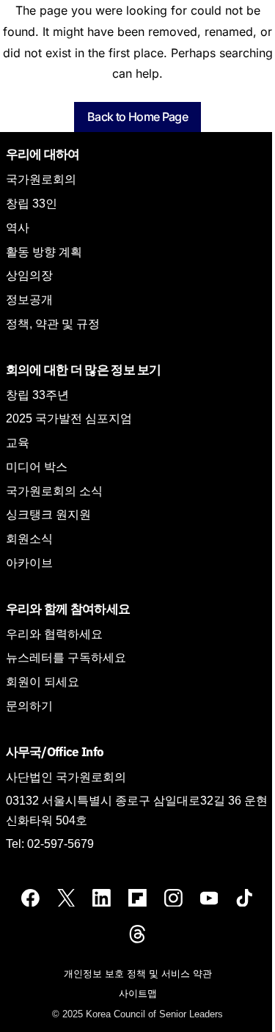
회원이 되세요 (42, 682)
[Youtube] (209, 897)
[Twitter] (66, 897)
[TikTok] (244, 897)
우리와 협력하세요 (54, 634)
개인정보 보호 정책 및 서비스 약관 (138, 973)
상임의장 (29, 275)
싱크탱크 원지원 (48, 514)
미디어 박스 (36, 467)
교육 (17, 442)
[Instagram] (173, 897)
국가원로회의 (41, 179)
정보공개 (29, 299)
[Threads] (137, 933)
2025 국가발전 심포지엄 (69, 418)
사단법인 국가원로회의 (66, 777)
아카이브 (29, 563)
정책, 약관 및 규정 (53, 324)
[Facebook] (30, 897)
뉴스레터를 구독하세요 (66, 657)
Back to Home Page (137, 116)
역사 (17, 228)
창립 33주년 (37, 395)
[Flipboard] (137, 897)
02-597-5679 (60, 844)
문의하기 (29, 706)
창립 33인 (31, 203)
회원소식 (29, 539)
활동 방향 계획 (44, 252)
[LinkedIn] (101, 897)
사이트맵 (138, 993)
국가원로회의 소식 (54, 491)
